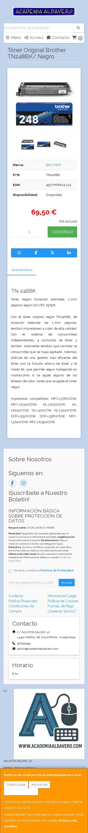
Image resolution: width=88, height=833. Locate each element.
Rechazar (40, 785)
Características (22, 270)
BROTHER (53, 165)
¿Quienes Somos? (62, 611)
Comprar (62, 232)
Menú (15, 37)
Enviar (66, 582)
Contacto (60, 37)
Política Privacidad (23, 601)
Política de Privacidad (56, 570)
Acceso (36, 37)
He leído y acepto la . (43, 570)
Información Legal (62, 596)
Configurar (16, 785)
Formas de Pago (61, 606)
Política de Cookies (63, 601)
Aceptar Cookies (21, 792)
